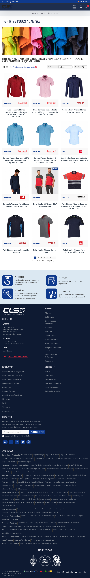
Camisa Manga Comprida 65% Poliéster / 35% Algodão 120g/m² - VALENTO (16, 160)
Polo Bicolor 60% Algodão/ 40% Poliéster (45, 205)
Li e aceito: (17, 436)
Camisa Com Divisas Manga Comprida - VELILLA (74, 111)
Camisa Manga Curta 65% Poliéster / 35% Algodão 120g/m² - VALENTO (45, 160)
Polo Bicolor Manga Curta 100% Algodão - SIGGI (74, 251)
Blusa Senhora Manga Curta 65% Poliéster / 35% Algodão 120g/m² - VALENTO (45, 112)
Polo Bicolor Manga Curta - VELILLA (45, 251)
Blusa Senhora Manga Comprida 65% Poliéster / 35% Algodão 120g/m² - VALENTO (15, 113)
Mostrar (78, 67)
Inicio (34, 13)
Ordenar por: (52, 67)
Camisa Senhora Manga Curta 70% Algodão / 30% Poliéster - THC (74, 160)
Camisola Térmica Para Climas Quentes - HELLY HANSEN (16, 205)
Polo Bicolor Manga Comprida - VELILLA (16, 251)
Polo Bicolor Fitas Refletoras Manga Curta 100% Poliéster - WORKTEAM (74, 206)
